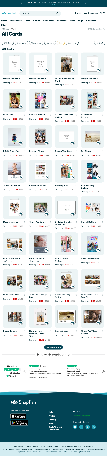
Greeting (72, 43)
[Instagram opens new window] (88, 426)
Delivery (52, 419)
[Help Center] (101, 13)
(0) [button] (97, 29)
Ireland (36, 446)
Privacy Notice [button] (14, 449)
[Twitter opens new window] (95, 426)
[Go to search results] (57, 13)
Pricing (52, 416)
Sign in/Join (82, 13)
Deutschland (19, 446)
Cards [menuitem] (27, 20)
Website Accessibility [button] (42, 449)
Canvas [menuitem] (36, 20)
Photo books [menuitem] (16, 20)
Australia (77, 446)
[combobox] (40, 13)
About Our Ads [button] (58, 449)
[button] (21, 43)
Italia (43, 446)
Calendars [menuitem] (91, 20)
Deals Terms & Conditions (55, 428)
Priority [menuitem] (4, 25)
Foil (60, 43)
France (28, 446)
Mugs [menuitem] (80, 20)
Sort (101, 43)
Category (21, 43)
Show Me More (53, 347)
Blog (51, 423)
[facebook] (82, 426)
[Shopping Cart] (104, 13)
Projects (94, 13)
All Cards (5, 29)
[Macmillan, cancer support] (82, 415)
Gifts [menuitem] (72, 20)
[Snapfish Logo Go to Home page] (9, 13)
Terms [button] (4, 449)
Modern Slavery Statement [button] (75, 449)
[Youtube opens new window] (76, 426)
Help (51, 412)
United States (67, 446)
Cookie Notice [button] (27, 449)
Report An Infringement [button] (96, 449)
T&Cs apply (73, 2)
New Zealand (88, 446)
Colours (50, 43)
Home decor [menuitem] (48, 20)
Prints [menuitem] (4, 20)
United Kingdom (53, 446)
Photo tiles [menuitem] (62, 20)
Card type (36, 43)
